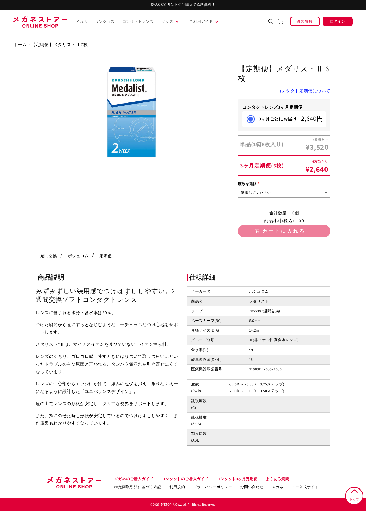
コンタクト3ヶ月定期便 (237, 478)
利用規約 (177, 486)
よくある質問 (277, 478)
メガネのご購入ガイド (134, 478)
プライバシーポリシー (212, 486)
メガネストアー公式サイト (295, 486)
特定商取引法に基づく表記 (137, 486)
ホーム (20, 44)
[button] (172, 21)
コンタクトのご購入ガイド (185, 478)
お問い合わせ (252, 486)
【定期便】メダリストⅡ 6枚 (59, 44)
